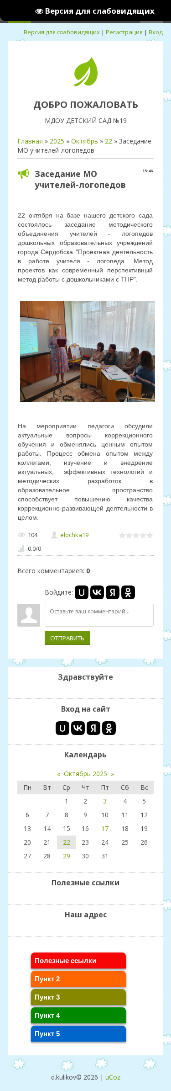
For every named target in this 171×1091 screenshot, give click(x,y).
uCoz (112, 1077)
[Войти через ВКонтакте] (97, 592)
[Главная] (86, 84)
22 (108, 141)
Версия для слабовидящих (62, 32)
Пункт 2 (47, 979)
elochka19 (74, 535)
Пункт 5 (47, 1034)
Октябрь (84, 141)
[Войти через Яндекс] (112, 592)
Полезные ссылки (65, 960)
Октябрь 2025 (85, 773)
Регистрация (124, 32)
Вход (156, 32)
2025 (57, 141)
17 (105, 828)
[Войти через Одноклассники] (128, 592)
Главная (30, 141)
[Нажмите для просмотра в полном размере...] (87, 402)
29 (66, 856)
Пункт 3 (47, 997)
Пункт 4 (47, 1015)
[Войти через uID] (81, 592)
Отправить (67, 638)
